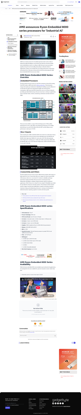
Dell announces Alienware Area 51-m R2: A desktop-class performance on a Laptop (38, 200)
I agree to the (13, 405)
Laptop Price (51, 5)
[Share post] (55, 36)
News (22, 5)
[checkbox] (5, 405)
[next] (74, 343)
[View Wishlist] (76, 2)
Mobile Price (34, 5)
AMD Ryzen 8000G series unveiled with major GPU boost (34, 198)
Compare (30, 407)
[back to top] (78, 412)
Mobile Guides (43, 5)
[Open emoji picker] (55, 336)
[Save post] (53, 36)
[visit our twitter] (60, 403)
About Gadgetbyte (42, 404)
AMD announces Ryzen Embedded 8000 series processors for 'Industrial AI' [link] (25, 8)
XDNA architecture (40, 85)
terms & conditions (15, 405)
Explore (10, 5)
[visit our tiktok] (63, 403)
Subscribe (7, 407)
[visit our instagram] (55, 403)
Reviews (28, 5)
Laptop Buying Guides (32, 405)
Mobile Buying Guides (32, 404)
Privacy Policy (32, 332)
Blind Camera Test (69, 5)
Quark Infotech (67, 406)
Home (17, 5)
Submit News (41, 401)
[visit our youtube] (53, 403)
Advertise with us (42, 405)
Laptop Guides (60, 5)
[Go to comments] (51, 36)
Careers (40, 402)
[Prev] (72, 343)
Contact (40, 408)
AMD (9, 8)
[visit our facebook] (58, 403)
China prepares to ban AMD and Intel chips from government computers (37, 196)
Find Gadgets (31, 408)
